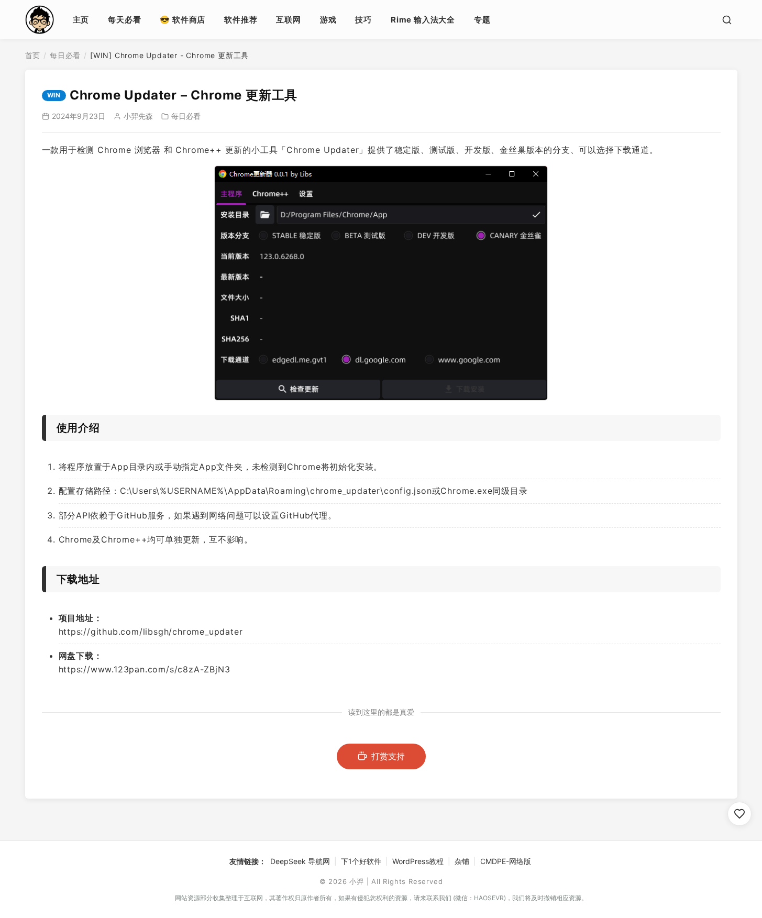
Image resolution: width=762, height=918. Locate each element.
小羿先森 (138, 116)
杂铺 (462, 861)
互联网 (288, 20)
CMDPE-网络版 (505, 861)
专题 (482, 20)
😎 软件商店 (182, 20)
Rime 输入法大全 (423, 20)
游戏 (328, 20)
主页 (81, 20)
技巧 (363, 20)
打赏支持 (388, 756)
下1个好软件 (361, 861)
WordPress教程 (418, 861)
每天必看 (124, 20)
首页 (33, 55)
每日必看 (65, 55)
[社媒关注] (739, 814)
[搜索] (726, 19)
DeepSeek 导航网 (300, 861)
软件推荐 (240, 20)
